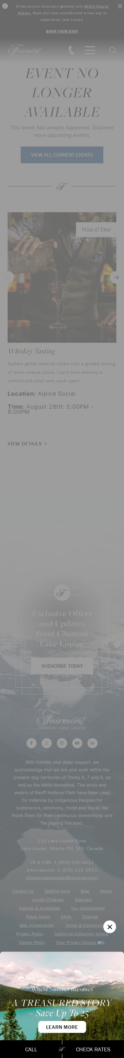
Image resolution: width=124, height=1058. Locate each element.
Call (31, 1049)
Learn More (62, 1027)
